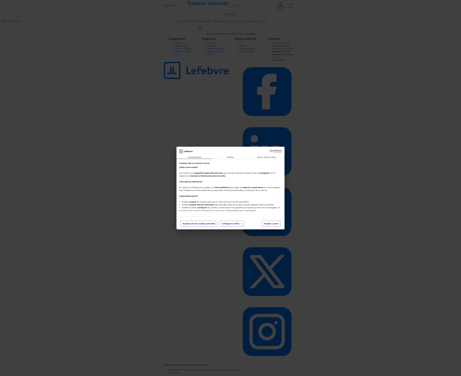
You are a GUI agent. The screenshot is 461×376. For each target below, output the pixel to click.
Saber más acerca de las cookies (194, 216)
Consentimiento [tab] (194, 157)
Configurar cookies (230, 224)
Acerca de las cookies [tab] (266, 157)
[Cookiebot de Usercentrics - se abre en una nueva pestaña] (271, 151)
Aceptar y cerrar (271, 224)
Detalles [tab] (230, 157)
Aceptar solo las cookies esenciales (198, 224)
